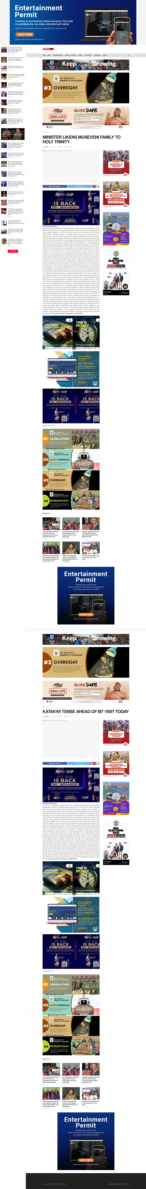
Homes (127, 1184)
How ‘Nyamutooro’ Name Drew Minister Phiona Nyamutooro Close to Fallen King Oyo (15, 101)
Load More (13, 251)
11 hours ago (86, 538)
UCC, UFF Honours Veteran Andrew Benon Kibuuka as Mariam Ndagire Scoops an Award (16, 222)
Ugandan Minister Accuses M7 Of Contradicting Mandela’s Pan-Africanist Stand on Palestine (16, 84)
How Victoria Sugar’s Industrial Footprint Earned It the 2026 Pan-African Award (16, 193)
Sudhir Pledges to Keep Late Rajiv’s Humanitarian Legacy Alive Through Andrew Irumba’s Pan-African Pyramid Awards (12, 133)
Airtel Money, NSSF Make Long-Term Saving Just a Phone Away (16, 67)
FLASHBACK (97, 55)
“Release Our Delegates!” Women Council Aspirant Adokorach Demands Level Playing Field (16, 59)
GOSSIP (80, 55)
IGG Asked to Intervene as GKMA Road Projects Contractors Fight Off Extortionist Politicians (16, 202)
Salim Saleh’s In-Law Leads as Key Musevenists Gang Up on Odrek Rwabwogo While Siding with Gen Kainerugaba (15, 121)
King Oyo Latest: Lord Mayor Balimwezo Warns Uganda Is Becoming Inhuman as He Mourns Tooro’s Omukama (16, 174)
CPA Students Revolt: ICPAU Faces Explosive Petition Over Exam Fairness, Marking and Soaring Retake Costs (15, 50)
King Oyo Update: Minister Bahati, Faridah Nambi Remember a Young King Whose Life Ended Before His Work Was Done (16, 145)
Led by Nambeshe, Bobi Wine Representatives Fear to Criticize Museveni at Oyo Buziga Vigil (70, 534)
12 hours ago (66, 563)
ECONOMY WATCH (58, 55)
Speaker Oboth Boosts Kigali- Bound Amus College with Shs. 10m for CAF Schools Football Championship (15, 164)
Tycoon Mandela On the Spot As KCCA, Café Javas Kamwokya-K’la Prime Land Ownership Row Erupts (51, 534)
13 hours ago (86, 561)
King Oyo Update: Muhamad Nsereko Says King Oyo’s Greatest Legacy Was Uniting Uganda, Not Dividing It (15, 111)
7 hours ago (46, 538)
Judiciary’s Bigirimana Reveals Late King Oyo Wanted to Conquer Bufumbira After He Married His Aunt (90, 534)
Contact (119, 1184)
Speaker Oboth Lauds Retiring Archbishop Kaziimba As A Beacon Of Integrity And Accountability (16, 93)
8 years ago (54, 146)
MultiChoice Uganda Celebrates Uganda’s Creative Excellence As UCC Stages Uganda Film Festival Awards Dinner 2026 (16, 184)
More (104, 55)
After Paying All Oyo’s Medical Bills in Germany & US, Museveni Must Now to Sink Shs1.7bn (16, 76)
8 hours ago (66, 538)
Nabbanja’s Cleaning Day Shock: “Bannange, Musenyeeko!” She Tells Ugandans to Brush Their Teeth (16, 231)
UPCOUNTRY (88, 55)
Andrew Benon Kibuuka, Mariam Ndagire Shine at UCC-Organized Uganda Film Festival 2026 (16, 154)
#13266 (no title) (112, 1184)
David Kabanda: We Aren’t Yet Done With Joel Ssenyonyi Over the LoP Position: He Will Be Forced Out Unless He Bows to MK (15, 241)
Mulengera (46, 146)
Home (44, 55)
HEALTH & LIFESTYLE (71, 55)
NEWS (49, 55)
